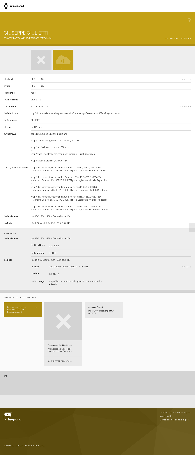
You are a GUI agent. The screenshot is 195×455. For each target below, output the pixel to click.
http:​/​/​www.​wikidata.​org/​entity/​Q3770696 (101, 312)
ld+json (186, 420)
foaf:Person (36, 127)
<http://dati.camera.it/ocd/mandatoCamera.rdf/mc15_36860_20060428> (69, 198)
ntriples (174, 420)
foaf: (10, 93)
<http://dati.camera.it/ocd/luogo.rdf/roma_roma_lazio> (75, 283)
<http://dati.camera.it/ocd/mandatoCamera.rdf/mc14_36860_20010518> (69, 188)
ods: (10, 106)
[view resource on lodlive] (189, 20)
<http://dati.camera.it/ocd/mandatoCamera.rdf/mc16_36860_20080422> (69, 208)
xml (168, 420)
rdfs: (8, 79)
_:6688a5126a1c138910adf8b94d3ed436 (51, 216)
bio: (8, 223)
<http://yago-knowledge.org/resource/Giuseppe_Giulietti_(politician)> (64, 154)
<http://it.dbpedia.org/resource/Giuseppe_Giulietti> (55, 140)
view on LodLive (166, 416)
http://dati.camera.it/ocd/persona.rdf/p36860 (28, 38)
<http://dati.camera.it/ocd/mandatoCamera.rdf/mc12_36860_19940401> (69, 169)
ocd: (16, 167)
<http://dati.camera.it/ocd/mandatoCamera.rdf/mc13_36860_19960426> (69, 179)
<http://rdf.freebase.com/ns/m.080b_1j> (50, 147)
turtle (180, 420)
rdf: (7, 127)
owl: (10, 134)
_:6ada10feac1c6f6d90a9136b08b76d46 (50, 223)
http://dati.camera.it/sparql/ (180, 412)
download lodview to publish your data (24, 446)
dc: (7, 86)
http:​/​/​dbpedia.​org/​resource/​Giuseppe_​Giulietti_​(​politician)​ (60, 350)
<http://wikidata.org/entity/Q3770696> (49, 160)
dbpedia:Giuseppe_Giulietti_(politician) (49, 134)
